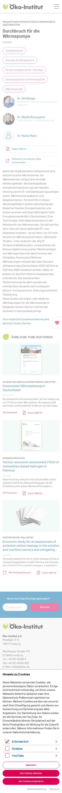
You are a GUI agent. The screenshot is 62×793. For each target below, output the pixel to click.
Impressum (54, 789)
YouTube (18, 755)
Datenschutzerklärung (26, 732)
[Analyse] (7, 749)
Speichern (31, 765)
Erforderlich (20, 741)
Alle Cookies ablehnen (31, 773)
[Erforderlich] (7, 742)
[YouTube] (7, 756)
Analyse (17, 748)
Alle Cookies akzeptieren (31, 781)
